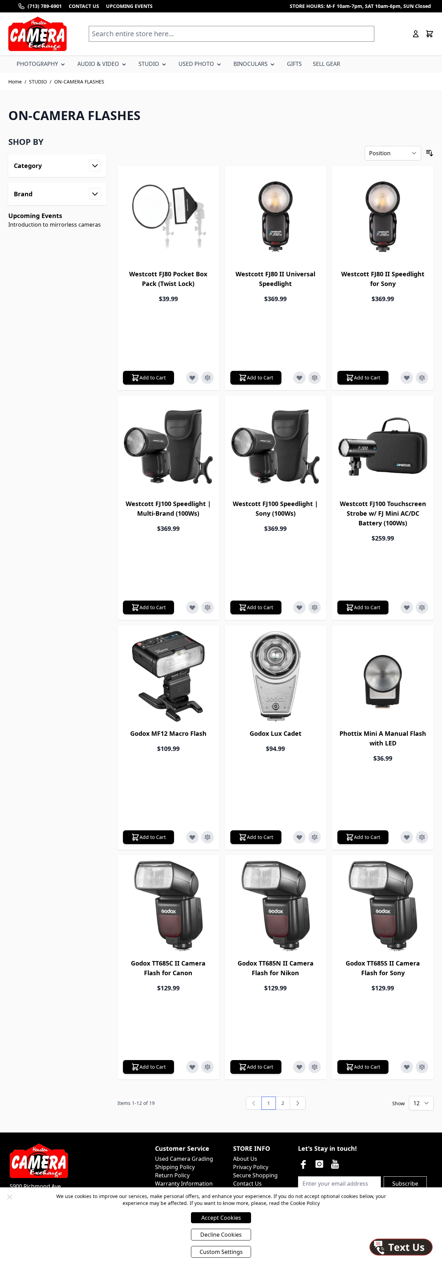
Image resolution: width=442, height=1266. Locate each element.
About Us (245, 1159)
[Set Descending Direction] (429, 153)
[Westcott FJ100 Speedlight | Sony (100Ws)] (275, 446)
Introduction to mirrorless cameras (54, 224)
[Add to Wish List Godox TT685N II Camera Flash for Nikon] (299, 1067)
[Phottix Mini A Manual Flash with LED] (382, 676)
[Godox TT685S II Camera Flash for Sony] (382, 906)
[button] (57, 142)
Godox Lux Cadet (275, 733)
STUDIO (38, 81)
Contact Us (247, 1183)
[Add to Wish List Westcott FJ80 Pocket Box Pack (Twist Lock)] (192, 378)
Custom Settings (221, 1252)
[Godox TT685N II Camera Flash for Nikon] (275, 906)
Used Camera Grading (184, 1159)
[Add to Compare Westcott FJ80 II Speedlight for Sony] (422, 378)
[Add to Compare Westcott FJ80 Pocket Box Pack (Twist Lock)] (207, 378)
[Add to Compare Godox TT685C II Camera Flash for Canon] (207, 1067)
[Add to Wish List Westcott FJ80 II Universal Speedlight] (299, 378)
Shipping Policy (175, 1167)
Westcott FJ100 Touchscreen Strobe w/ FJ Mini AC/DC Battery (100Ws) (383, 513)
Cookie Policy (305, 1203)
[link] (254, 1103)
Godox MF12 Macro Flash (168, 733)
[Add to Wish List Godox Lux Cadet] (299, 837)
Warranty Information (184, 1183)
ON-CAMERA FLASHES (79, 81)
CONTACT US (84, 6)
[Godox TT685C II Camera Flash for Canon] (168, 906)
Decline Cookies (221, 1234)
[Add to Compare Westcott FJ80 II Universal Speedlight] (314, 378)
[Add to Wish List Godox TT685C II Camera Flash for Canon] (192, 1067)
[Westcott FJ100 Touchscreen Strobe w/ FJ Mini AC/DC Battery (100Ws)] (382, 446)
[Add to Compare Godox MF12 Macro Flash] (207, 837)
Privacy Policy (250, 1167)
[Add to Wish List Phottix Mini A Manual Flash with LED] (407, 837)
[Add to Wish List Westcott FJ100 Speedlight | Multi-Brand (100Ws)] (192, 607)
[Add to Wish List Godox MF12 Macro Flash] (192, 837)
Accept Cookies (221, 1218)
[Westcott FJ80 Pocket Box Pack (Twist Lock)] (168, 216)
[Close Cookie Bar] (10, 1197)
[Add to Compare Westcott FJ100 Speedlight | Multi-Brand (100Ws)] (207, 607)
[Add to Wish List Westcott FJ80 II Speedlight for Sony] (407, 378)
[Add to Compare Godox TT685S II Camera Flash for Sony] (422, 1067)
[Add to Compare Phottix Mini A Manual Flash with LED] (422, 837)
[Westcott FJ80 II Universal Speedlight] (275, 216)
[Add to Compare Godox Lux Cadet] (314, 837)
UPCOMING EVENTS (129, 6)
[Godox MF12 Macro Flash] (168, 676)
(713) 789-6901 (45, 6)
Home (15, 81)
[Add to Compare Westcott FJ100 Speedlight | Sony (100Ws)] (314, 607)
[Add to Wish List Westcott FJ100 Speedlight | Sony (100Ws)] (299, 607)
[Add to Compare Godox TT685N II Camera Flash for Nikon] (314, 1067)
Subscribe (405, 1183)
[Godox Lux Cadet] (275, 676)
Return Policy (172, 1175)
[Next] (298, 1103)
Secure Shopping (255, 1175)
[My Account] (415, 33)
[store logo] (37, 34)
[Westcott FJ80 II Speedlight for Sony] (382, 216)
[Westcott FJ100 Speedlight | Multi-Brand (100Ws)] (168, 446)
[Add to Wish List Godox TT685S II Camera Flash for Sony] (407, 1067)
